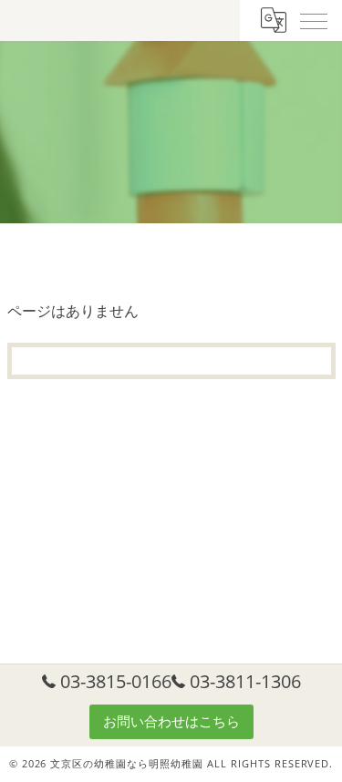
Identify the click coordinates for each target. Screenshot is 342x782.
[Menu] (314, 20)
